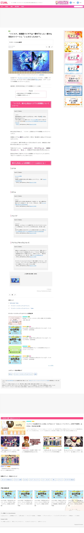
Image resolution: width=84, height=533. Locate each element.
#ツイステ (28, 121)
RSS (80, 2)
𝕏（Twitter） (77, 515)
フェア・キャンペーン (35, 479)
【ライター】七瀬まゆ (69, 479)
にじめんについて (4, 515)
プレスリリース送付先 (31, 515)
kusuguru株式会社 (10, 380)
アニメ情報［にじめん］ (5, 521)
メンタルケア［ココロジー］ (30, 521)
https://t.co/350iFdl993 (39, 231)
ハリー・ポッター (46, 479)
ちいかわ (26, 479)
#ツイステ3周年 (34, 119)
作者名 (22, 6)
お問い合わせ (21, 515)
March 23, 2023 (33, 124)
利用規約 (39, 515)
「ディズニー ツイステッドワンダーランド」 (20, 305)
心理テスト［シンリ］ (42, 521)
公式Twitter (41, 74)
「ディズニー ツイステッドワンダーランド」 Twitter (22, 308)
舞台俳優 (17, 6)
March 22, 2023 (33, 206)
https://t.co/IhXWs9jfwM (23, 204)
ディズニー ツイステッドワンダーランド (27, 77)
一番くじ (54, 479)
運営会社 (71, 515)
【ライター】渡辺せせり (6, 479)
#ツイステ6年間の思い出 (29, 231)
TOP (2, 6)
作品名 (6, 6)
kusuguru (3, 519)
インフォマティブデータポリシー (60, 515)
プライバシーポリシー (47, 515)
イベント (60, 479)
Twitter (74, 2)
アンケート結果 (18, 479)
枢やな (37, 79)
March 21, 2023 (33, 182)
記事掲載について (13, 515)
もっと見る (50, 365)
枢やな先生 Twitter (14, 303)
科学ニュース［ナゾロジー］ (17, 521)
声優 (11, 6)
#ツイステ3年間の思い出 (35, 121)
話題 (35, 374)
